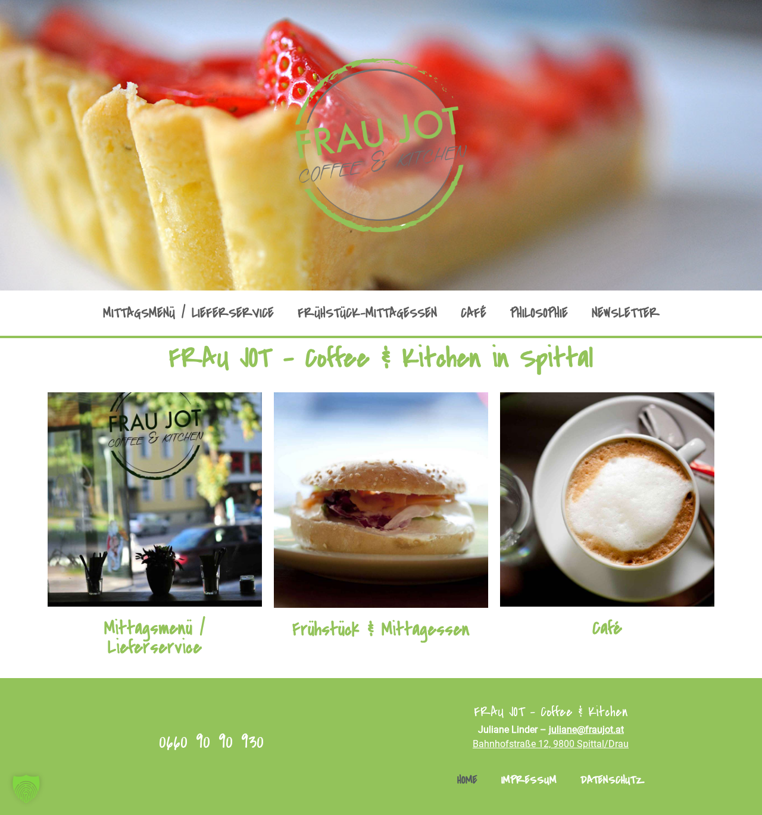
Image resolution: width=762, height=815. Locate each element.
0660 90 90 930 (211, 741)
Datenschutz (612, 780)
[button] (26, 789)
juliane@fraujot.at (586, 729)
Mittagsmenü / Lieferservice (188, 313)
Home (467, 780)
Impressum (529, 780)
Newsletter (626, 313)
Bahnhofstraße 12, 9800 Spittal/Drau (551, 744)
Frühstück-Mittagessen (367, 313)
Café (473, 313)
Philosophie (539, 313)
